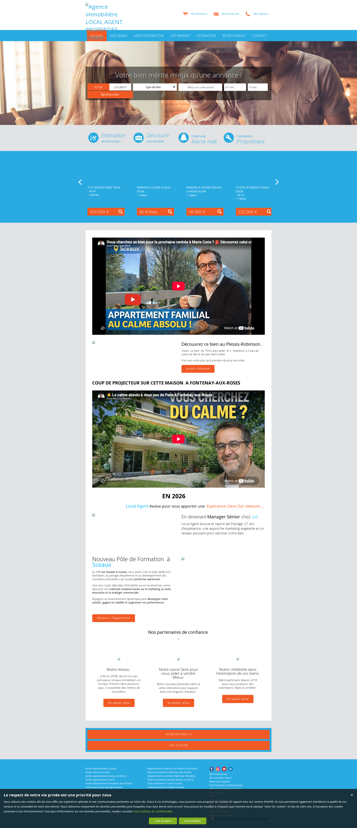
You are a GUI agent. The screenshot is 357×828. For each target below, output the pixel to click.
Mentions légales (219, 781)
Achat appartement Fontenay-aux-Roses (109, 783)
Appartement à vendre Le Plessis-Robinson (172, 768)
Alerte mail (204, 139)
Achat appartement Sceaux (101, 768)
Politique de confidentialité (225, 785)
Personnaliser (192, 821)
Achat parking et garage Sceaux (104, 787)
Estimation (113, 137)
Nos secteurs (178, 745)
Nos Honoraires (218, 774)
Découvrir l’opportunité (113, 618)
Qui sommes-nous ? (220, 777)
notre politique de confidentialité (153, 811)
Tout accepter (163, 821)
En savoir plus (119, 703)
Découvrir (158, 137)
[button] (98, 86)
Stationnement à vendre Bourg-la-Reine (170, 779)
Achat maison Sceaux (98, 772)
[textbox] (200, 87)
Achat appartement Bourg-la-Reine (106, 776)
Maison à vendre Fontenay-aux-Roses (169, 772)
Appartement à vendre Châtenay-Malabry (171, 776)
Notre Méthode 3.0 (178, 734)
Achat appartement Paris (100, 779)
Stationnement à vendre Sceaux (165, 787)
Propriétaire (251, 139)
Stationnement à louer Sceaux (164, 783)
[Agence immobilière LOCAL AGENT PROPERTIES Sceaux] (104, 37)
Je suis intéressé (198, 368)
